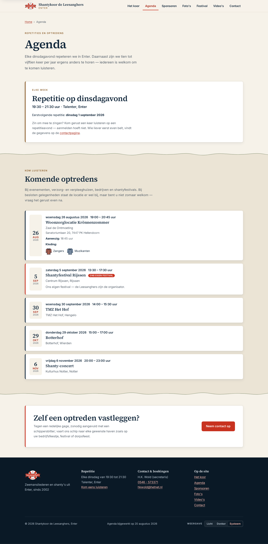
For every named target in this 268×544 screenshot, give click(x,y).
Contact (235, 6)
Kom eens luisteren (94, 487)
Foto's (186, 6)
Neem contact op (218, 426)
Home (28, 21)
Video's (218, 6)
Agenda (150, 6)
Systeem (235, 523)
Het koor (133, 6)
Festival (202, 6)
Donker (221, 523)
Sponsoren (169, 6)
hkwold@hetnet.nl (150, 487)
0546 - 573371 (148, 482)
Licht (210, 523)
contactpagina (70, 133)
